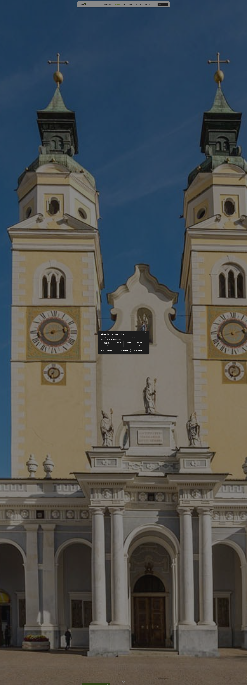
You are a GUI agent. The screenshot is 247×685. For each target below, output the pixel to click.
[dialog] (123, 342)
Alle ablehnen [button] (124, 350)
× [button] (147, 332)
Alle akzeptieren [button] (138, 350)
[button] (106, 350)
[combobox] (145, 332)
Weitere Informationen (116, 339)
